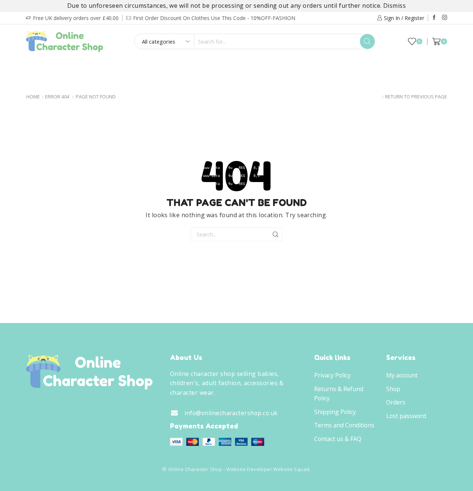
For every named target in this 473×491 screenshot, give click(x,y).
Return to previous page (416, 96)
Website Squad (291, 469)
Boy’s (43, 66)
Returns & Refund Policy (338, 394)
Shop (393, 389)
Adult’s (143, 66)
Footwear (186, 66)
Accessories (284, 66)
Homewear (234, 66)
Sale (429, 66)
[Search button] (367, 41)
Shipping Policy (335, 412)
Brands (234, 82)
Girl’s (74, 66)
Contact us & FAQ (337, 439)
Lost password (406, 416)
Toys (326, 66)
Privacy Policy (332, 375)
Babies (106, 66)
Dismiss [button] (394, 5)
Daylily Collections (380, 66)
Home (33, 96)
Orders (395, 402)
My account (402, 375)
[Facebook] (434, 18)
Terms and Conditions (344, 425)
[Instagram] (444, 18)
